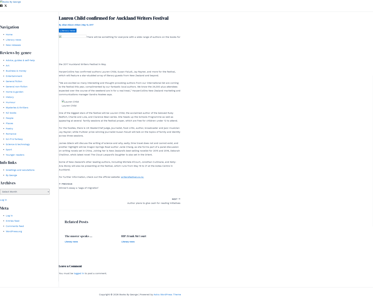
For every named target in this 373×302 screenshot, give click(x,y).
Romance (11, 133)
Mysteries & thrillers (17, 107)
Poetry (9, 128)
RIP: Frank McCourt (133, 236)
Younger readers (15, 154)
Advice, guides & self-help (20, 60)
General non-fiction (16, 86)
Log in (3, 199)
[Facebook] (1, 6)
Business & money (16, 70)
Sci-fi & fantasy (14, 139)
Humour (10, 102)
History (10, 97)
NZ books (11, 112)
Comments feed (15, 226)
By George (11, 175)
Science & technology (18, 144)
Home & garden (14, 91)
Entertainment (14, 76)
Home (9, 34)
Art (7, 65)
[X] (5, 6)
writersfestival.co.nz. (132, 177)
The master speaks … (78, 236)
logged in (79, 273)
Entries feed (12, 220)
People (9, 118)
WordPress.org (14, 231)
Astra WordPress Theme (167, 294)
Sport (9, 149)
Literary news (13, 39)
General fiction (14, 81)
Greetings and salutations (20, 170)
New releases (13, 45)
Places (9, 123)
